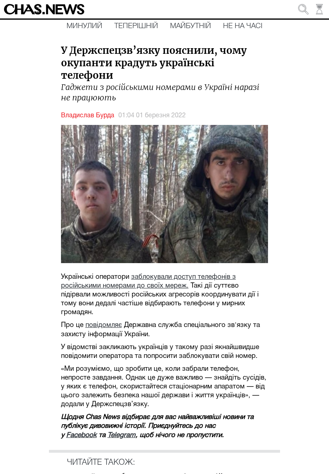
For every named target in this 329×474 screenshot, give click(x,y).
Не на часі (242, 26)
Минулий (84, 26)
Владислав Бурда (87, 115)
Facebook (81, 435)
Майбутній (190, 26)
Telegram (122, 435)
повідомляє (103, 325)
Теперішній (136, 26)
